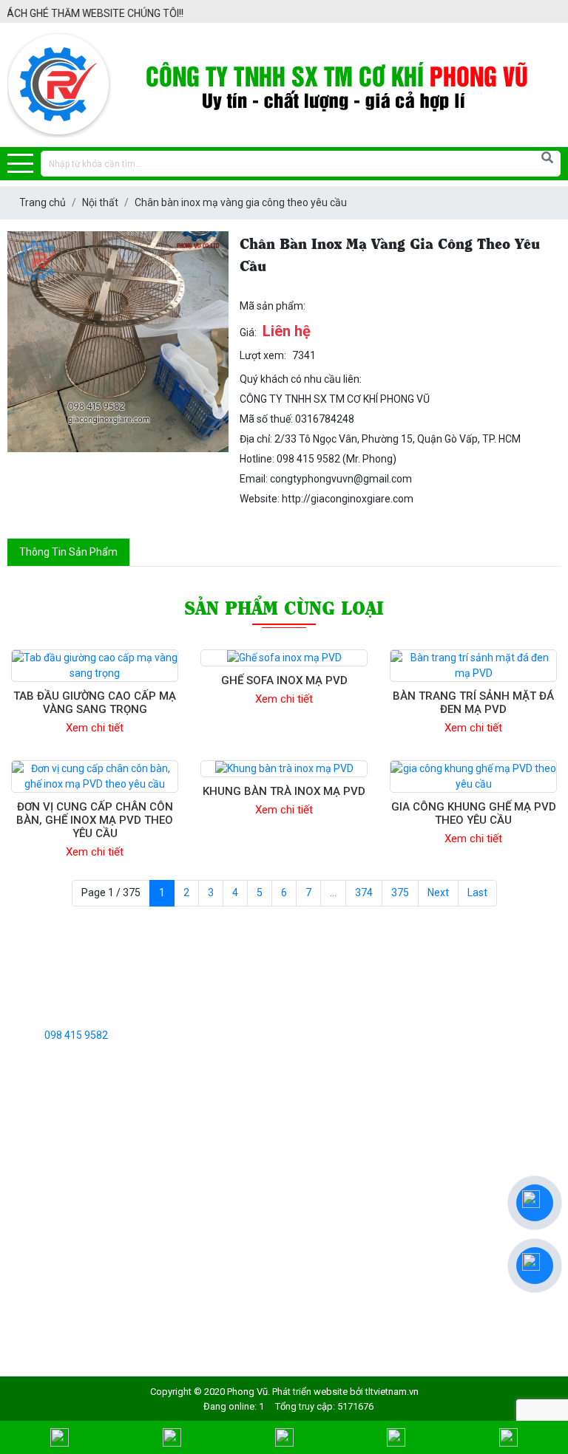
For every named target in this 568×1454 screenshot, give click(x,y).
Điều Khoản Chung (49, 1206)
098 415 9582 (76, 1035)
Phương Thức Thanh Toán (68, 1297)
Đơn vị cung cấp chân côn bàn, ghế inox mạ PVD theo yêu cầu (94, 820)
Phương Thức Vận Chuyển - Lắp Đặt (89, 1274)
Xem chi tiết (95, 727)
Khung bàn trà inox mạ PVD (284, 791)
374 (364, 892)
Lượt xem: (263, 355)
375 (400, 892)
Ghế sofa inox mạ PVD (284, 680)
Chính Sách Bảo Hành (57, 1320)
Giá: (248, 332)
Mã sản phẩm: (272, 306)
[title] (60, 1437)
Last (477, 892)
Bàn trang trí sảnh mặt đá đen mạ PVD (473, 702)
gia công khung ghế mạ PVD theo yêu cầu (473, 813)
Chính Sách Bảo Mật (54, 1229)
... (333, 892)
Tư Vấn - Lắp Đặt (46, 1251)
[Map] (284, 1437)
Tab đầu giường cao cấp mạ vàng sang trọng (94, 702)
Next (438, 892)
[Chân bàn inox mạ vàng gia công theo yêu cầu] (118, 341)
